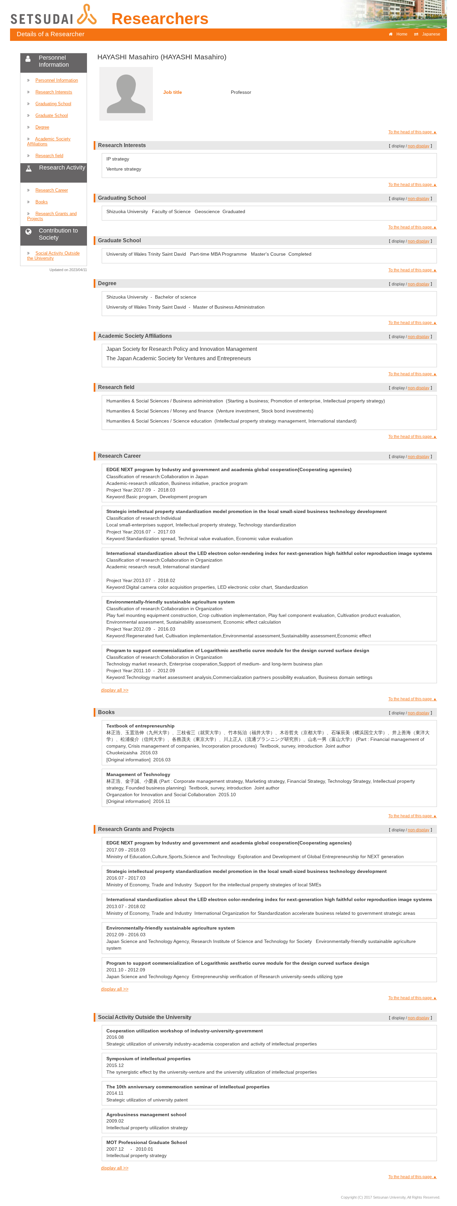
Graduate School (51, 115)
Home (401, 34)
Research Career (51, 190)
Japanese (431, 34)
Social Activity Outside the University (53, 256)
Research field (49, 155)
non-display (418, 146)
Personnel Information (56, 80)
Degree (42, 127)
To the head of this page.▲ (412, 132)
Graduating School (53, 103)
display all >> (114, 690)
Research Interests (53, 91)
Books (41, 201)
